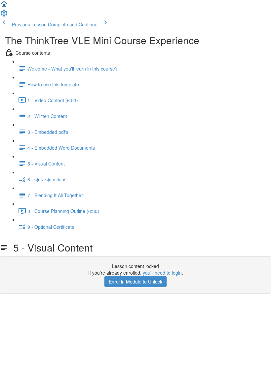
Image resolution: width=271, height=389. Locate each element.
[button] (4, 6)
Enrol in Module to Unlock (135, 281)
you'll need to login (162, 272)
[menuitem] (4, 15)
